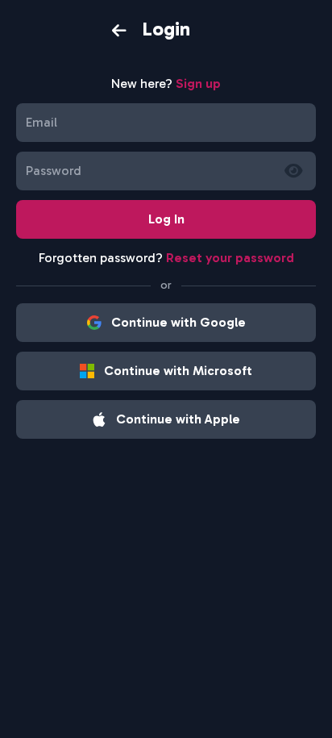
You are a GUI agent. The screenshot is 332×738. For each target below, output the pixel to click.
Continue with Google (178, 322)
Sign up (198, 83)
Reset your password (230, 257)
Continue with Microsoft (178, 370)
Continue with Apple (178, 419)
